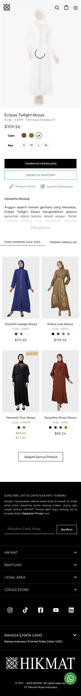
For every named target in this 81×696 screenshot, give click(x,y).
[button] (41, 227)
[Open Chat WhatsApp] (70, 678)
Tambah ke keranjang (40, 163)
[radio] (24, 135)
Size (10, 145)
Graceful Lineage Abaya (21, 324)
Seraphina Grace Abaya (60, 417)
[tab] (22, 242)
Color (11, 135)
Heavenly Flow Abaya (21, 417)
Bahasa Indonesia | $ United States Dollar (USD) (33, 641)
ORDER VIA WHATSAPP (40, 175)
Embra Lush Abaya (60, 324)
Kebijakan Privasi (32, 513)
